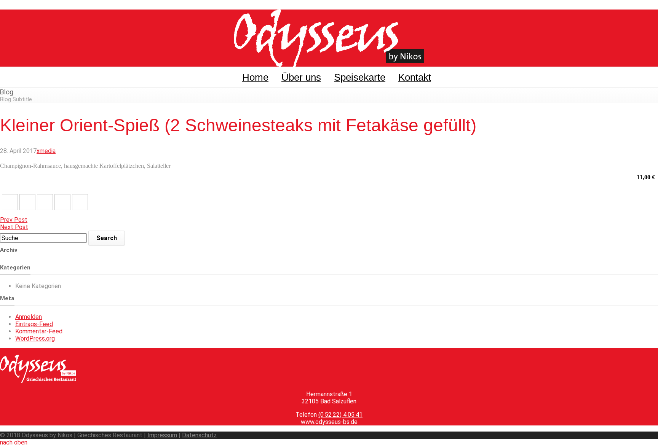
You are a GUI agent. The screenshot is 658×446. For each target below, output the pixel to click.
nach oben (13, 442)
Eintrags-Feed (34, 324)
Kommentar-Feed (38, 331)
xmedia (46, 151)
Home (255, 77)
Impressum (162, 435)
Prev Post (13, 219)
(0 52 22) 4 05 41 (340, 414)
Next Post (14, 227)
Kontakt (414, 77)
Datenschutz (199, 435)
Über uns (301, 77)
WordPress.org (35, 338)
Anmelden (28, 316)
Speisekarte (359, 77)
